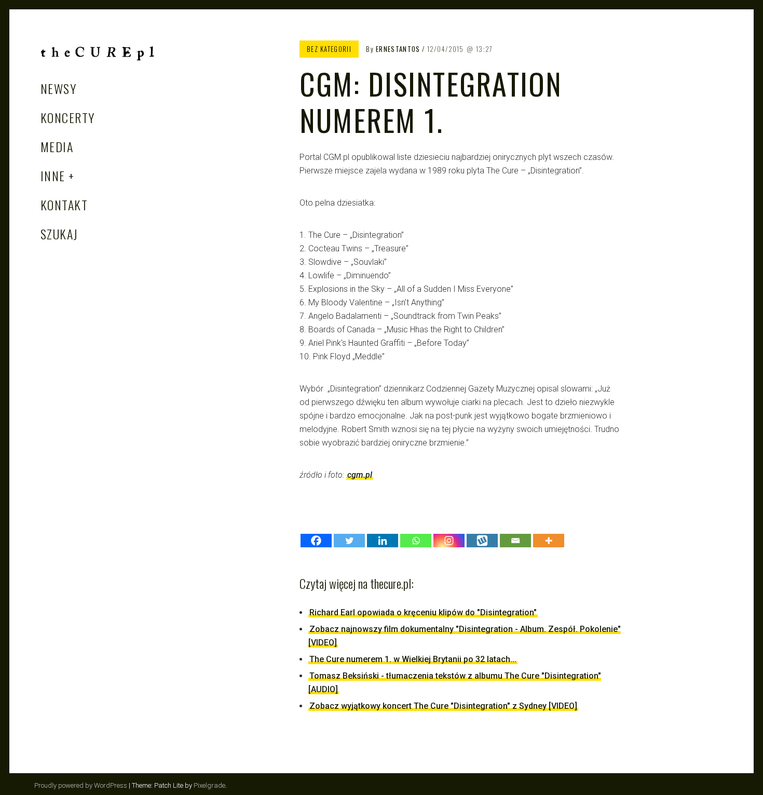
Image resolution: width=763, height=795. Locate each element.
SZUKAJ (59, 233)
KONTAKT (64, 204)
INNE (52, 175)
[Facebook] (316, 540)
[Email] (515, 540)
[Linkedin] (382, 540)
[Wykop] (482, 540)
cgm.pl (359, 475)
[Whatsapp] (415, 540)
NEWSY (58, 88)
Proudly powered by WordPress (80, 785)
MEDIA (56, 146)
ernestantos (398, 49)
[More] (548, 540)
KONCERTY (67, 117)
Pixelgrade (209, 785)
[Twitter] (349, 540)
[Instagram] (449, 540)
